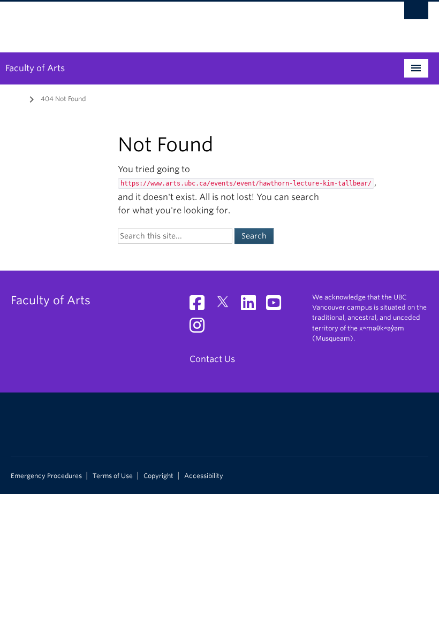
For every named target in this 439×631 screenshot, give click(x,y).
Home (17, 98)
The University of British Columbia (188, 22)
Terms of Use (113, 476)
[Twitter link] (227, 306)
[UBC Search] (416, 13)
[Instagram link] (201, 329)
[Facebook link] (201, 306)
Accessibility (203, 476)
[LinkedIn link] (252, 306)
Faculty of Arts (35, 68)
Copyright (158, 476)
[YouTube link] (277, 306)
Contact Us (212, 359)
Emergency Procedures (46, 476)
